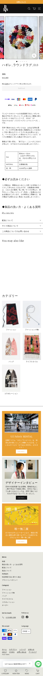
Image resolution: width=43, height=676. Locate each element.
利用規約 (5, 574)
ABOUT (4, 652)
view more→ (21, 451)
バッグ (4, 596)
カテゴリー (13, 649)
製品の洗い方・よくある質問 (12, 564)
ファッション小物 (8, 593)
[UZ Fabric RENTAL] (21, 423)
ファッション (6, 590)
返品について (6, 571)
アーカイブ (33, 652)
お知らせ (31, 649)
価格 (4, 74)
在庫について (21, 2)
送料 (6, 84)
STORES (12, 652)
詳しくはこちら (8, 213)
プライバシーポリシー (10, 580)
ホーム (4, 649)
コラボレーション (8, 602)
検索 (3, 561)
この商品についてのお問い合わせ (15, 231)
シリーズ (22, 649)
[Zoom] (34, 55)
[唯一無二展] (21, 515)
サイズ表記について (10, 226)
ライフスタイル (7, 599)
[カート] (34, 8)
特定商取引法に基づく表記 (11, 577)
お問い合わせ (21, 652)
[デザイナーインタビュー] (21, 469)
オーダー (5, 605)
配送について (7, 220)
